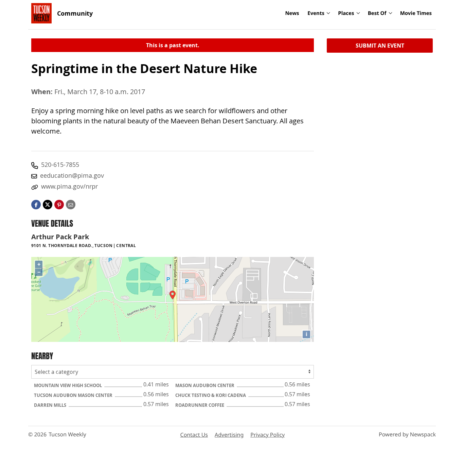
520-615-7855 (60, 164)
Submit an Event (380, 45)
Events (315, 13)
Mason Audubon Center (205, 385)
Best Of (377, 13)
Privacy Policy (267, 434)
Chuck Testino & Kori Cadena (211, 395)
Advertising (229, 434)
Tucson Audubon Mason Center (73, 395)
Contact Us (194, 434)
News (292, 13)
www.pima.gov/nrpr (69, 186)
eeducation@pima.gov (72, 175)
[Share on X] (47, 204)
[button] (59, 204)
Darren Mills (50, 405)
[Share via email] (70, 204)
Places (346, 13)
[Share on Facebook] (36, 204)
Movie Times (416, 13)
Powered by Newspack (407, 434)
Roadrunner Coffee (200, 405)
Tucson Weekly (67, 434)
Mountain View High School (68, 385)
